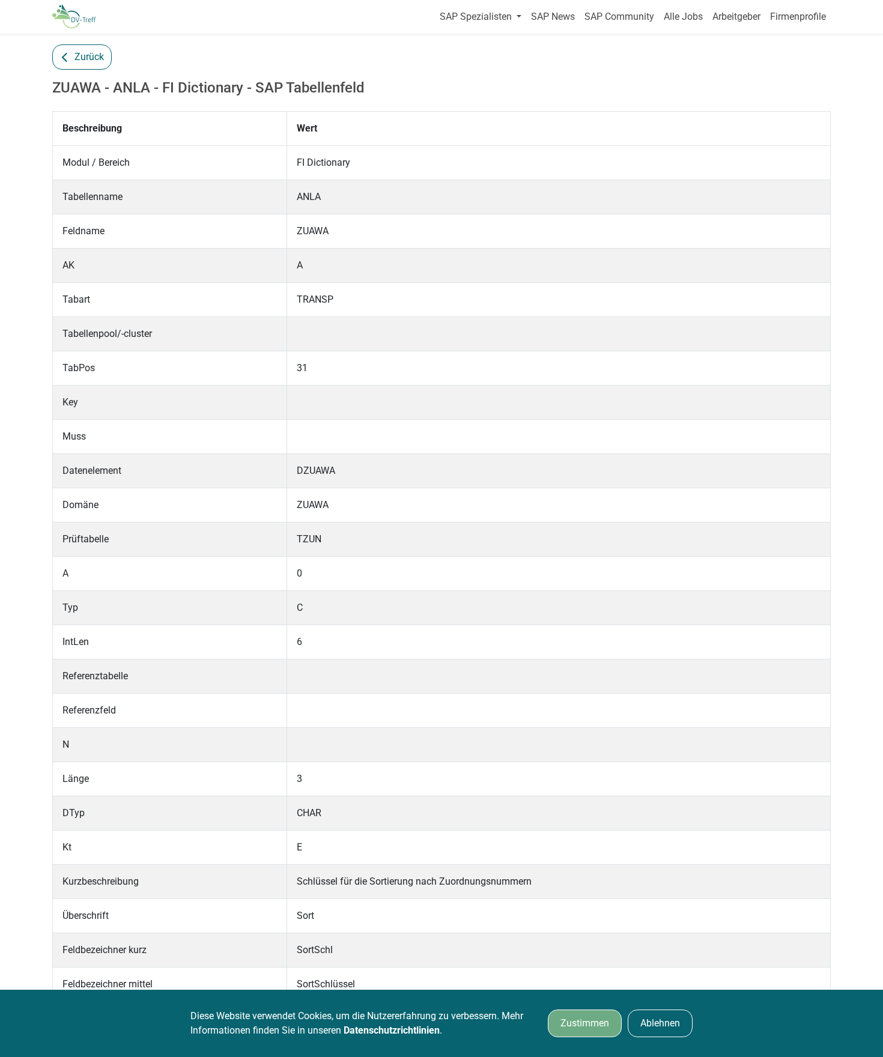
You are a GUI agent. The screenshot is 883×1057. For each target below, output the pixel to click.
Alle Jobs (683, 16)
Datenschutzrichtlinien (392, 1030)
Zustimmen (584, 1023)
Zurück (89, 56)
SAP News (553, 16)
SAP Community (619, 16)
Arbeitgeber (736, 16)
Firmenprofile (798, 16)
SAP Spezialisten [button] (477, 16)
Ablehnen (660, 1023)
